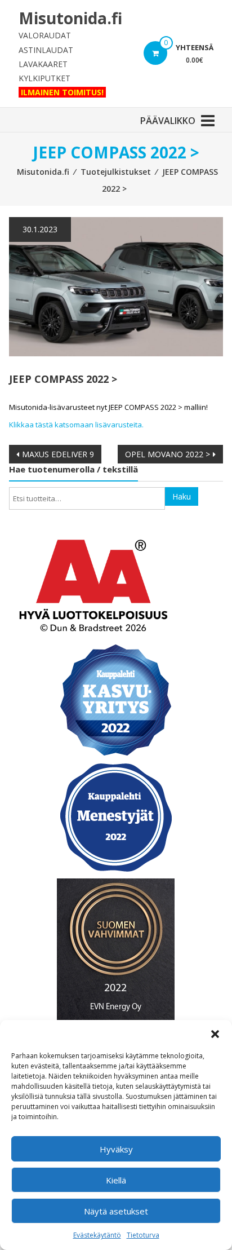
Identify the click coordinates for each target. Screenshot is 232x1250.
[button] (215, 1034)
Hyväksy (116, 1149)
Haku (181, 496)
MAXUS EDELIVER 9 (58, 454)
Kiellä (116, 1180)
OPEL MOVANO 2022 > (167, 454)
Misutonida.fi (70, 18)
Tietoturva (143, 1235)
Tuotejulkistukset (116, 171)
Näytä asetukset (116, 1211)
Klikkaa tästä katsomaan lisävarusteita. (76, 424)
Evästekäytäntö (97, 1235)
